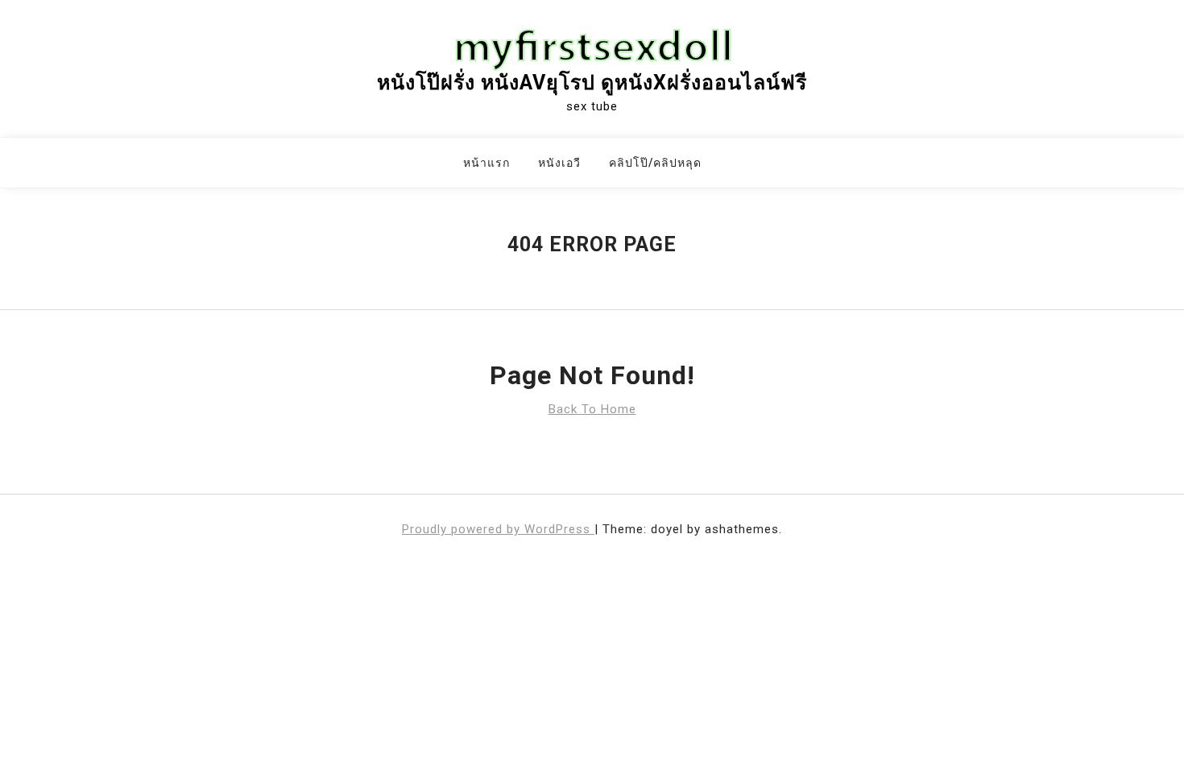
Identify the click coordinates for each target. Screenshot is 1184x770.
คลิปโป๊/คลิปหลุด (655, 162)
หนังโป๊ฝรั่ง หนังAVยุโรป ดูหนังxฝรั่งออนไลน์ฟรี (592, 82)
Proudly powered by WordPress (498, 529)
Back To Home (592, 409)
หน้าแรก (486, 162)
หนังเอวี (559, 162)
